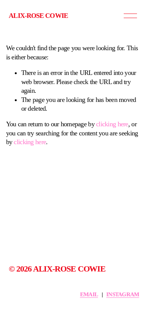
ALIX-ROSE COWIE (38, 15)
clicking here (112, 124)
